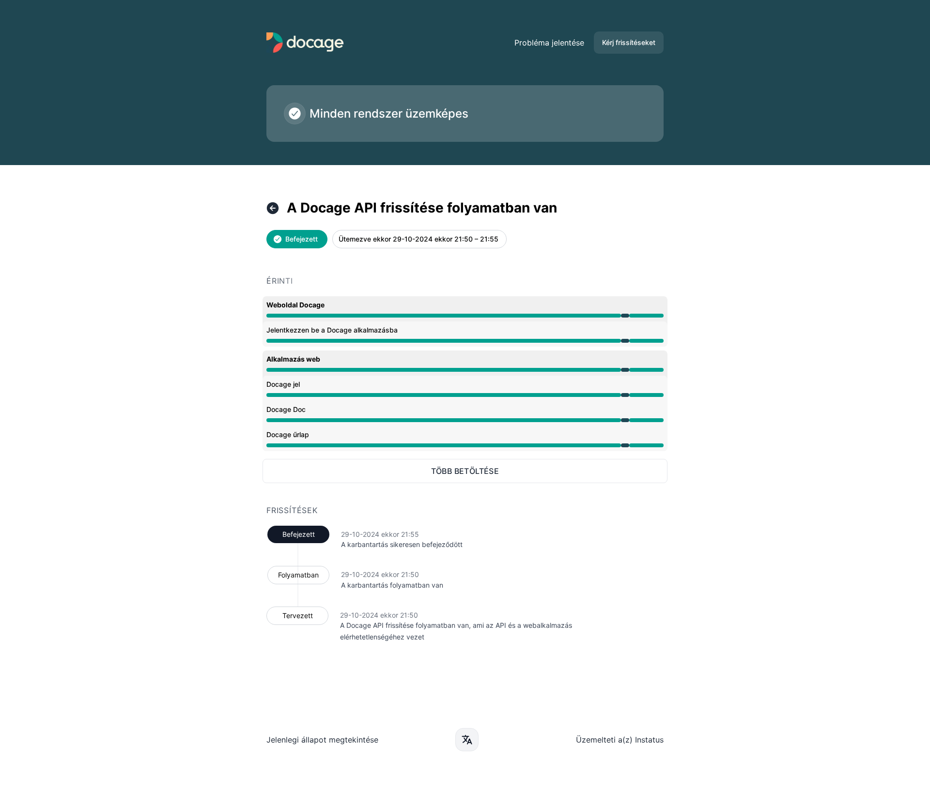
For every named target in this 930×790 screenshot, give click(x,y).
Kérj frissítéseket (628, 42)
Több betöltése (465, 471)
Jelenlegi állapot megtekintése (322, 739)
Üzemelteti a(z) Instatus (620, 739)
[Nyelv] (467, 739)
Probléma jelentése (549, 42)
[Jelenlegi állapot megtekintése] (273, 208)
